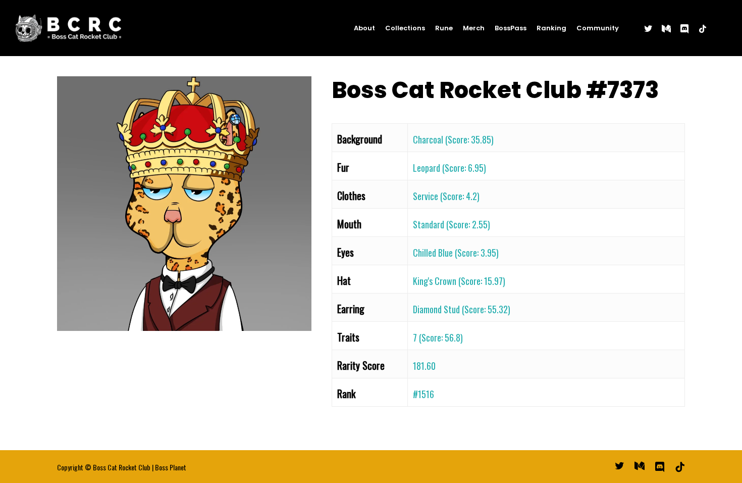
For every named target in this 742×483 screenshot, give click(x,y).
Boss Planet (170, 467)
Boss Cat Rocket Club (121, 467)
